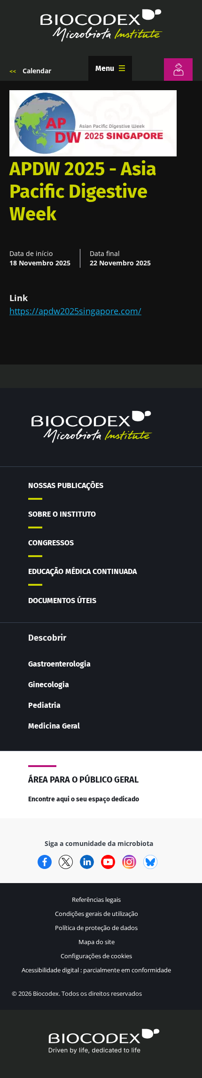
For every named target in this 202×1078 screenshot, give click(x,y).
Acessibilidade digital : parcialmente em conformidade (96, 970)
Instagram (129, 862)
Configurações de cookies (96, 956)
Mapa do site (96, 942)
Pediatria (44, 705)
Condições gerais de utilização (96, 913)
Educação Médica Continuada (82, 571)
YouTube (108, 862)
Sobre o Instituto (62, 514)
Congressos (51, 542)
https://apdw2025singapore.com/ (75, 311)
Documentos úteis (62, 600)
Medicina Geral (54, 725)
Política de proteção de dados (96, 927)
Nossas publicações (65, 485)
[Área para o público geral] (178, 69)
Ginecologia (48, 684)
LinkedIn (87, 862)
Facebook (45, 862)
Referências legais (96, 899)
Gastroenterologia (59, 663)
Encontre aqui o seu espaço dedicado (83, 799)
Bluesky (150, 862)
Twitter (66, 862)
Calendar (37, 70)
